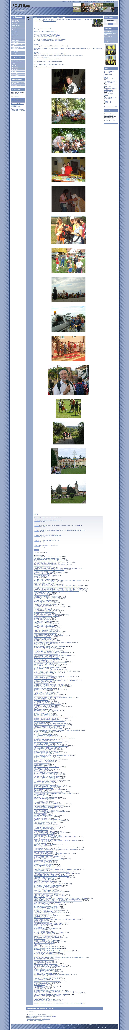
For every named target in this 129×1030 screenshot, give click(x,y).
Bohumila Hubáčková (41, 1003)
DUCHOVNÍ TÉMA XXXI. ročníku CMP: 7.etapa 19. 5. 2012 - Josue (51, 877)
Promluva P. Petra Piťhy (40, 771)
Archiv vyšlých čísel (16, 85)
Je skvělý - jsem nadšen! (107, 102)
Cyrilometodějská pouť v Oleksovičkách (44, 969)
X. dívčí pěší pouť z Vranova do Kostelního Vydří (46, 886)
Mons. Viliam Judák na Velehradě (42, 852)
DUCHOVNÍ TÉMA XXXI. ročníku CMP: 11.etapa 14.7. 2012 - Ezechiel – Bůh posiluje (56, 869)
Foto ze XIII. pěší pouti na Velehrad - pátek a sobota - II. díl (49, 805)
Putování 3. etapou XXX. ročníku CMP (44, 943)
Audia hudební (15, 73)
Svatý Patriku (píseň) (32, 1017)
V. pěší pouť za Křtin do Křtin (41, 756)
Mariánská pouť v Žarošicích (41, 583)
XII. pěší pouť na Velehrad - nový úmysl (44, 865)
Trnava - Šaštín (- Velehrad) (41, 764)
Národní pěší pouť (16, 25)
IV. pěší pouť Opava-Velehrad (41, 922)
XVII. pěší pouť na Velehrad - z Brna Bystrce (45, 715)
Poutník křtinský (38, 916)
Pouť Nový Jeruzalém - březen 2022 (43, 623)
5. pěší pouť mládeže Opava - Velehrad (44, 881)
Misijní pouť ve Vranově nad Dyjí (42, 763)
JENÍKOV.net (97, 1)
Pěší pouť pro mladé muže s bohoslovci (44, 986)
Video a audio (15, 34)
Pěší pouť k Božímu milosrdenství (43, 701)
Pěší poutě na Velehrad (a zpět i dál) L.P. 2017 (46, 727)
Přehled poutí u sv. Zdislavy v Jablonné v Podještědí (47, 572)
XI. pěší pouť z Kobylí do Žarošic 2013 (44, 834)
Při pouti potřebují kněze (40, 843)
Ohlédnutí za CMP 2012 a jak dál (42, 860)
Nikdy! (35, 945)
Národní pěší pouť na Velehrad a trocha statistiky (46, 597)
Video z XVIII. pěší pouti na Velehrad (43, 679)
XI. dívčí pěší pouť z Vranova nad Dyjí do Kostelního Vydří (49, 832)
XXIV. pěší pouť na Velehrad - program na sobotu (46, 596)
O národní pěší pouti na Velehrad (42, 961)
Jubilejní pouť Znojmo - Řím (41, 576)
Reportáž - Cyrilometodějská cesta (43, 861)
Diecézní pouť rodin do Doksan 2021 (43, 630)
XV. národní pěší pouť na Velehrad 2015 (44, 761)
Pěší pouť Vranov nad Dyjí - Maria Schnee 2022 (46, 610)
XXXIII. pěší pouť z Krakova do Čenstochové (45, 822)
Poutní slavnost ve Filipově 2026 (42, 566)
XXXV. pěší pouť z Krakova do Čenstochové (45, 757)
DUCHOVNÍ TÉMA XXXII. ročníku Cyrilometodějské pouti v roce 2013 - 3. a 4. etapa (55, 840)
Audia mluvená (15, 75)
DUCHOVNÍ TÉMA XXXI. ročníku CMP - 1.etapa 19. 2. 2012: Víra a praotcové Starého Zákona (58, 901)
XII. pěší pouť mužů (39, 668)
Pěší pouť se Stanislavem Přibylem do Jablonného (47, 559)
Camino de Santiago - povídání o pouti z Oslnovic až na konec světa (51, 853)
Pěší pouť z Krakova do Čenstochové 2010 (45, 971)
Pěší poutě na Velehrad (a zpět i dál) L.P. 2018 (46, 710)
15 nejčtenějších (15, 51)
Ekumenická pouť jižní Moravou (42, 713)
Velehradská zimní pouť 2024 (41, 595)
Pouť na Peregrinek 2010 (40, 979)
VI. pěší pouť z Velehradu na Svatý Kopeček (45, 739)
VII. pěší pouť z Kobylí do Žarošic (42, 983)
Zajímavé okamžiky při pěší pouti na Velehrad (45, 964)
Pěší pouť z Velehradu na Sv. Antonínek (44, 866)
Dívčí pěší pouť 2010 (39, 975)
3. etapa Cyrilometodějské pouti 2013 (43, 839)
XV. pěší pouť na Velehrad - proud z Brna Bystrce (46, 767)
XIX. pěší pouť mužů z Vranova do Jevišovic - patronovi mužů (50, 564)
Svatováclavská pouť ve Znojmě (42, 638)
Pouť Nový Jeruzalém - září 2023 (42, 600)
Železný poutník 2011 (39, 944)
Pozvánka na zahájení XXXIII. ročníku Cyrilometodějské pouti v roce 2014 (53, 793)
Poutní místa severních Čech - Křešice (44, 634)
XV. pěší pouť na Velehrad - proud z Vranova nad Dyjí (47, 759)
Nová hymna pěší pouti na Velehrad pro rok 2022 (46, 616)
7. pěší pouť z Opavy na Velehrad (42, 782)
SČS (112, 1)
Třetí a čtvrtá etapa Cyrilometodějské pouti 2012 (46, 893)
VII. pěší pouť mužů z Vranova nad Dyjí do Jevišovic (47, 789)
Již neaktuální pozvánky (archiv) (17, 45)
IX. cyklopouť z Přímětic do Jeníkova (43, 788)
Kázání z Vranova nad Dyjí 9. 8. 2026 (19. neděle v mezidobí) (42, 1016)
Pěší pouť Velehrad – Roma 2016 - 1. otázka (45, 750)
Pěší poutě (14, 27)
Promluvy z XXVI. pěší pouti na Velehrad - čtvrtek (46, 557)
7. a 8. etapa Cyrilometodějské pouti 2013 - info (46, 826)
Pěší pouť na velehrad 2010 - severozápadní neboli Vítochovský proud (52, 974)
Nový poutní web (38, 920)
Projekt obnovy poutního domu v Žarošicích (45, 581)
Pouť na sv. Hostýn (39, 644)
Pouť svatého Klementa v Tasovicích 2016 (45, 748)
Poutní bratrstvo (15, 40)
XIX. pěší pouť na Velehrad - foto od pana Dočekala (47, 659)
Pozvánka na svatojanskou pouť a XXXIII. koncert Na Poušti (49, 883)
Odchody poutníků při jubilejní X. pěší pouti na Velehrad (48, 965)
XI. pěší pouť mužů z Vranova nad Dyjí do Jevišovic (47, 704)
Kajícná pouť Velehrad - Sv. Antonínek (43, 864)
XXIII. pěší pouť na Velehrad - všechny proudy (46, 604)
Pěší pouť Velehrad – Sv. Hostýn (42, 962)
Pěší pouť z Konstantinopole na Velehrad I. (45, 827)
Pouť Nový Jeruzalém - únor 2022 (42, 625)
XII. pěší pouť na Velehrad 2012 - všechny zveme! (47, 905)
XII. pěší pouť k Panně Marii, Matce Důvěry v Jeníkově (48, 742)
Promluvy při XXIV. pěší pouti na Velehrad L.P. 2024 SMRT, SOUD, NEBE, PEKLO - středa (57, 589)
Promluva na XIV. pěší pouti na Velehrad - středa (46, 776)
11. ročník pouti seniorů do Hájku (42, 880)
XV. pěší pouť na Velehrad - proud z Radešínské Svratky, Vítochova (51, 755)
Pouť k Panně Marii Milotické (41, 660)
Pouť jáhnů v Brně (38, 868)
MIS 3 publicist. (15, 69)
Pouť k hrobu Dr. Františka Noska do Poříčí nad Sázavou (48, 891)
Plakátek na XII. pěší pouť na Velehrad (44, 882)
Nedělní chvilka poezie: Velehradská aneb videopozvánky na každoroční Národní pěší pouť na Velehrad (60, 898)
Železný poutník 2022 (39, 622)
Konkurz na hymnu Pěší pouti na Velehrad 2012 (46, 907)
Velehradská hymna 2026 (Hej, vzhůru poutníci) (38, 1019)
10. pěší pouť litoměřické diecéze (42, 970)
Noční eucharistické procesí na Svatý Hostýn (45, 650)
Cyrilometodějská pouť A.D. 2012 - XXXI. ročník (46, 908)
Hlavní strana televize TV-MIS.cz (17, 61)
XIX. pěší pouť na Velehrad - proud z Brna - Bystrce (47, 664)
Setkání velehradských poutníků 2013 (43, 802)
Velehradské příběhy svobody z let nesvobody (45, 797)
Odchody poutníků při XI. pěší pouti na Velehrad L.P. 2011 (48, 915)
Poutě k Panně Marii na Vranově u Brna (44, 627)
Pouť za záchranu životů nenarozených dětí (45, 977)
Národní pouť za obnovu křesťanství (43, 855)
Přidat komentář (77, 1003)
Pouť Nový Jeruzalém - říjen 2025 (42, 567)
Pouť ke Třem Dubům (39, 939)
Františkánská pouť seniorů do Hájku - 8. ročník (46, 978)
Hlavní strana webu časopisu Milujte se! (18, 83)
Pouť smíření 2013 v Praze (41, 801)
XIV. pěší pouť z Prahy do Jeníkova (43, 702)
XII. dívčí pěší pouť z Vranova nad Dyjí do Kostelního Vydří (49, 786)
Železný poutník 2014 (39, 790)
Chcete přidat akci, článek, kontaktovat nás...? (18, 48)
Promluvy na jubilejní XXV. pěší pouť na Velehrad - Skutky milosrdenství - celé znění (55, 568)
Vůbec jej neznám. (106, 78)
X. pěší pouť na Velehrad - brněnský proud (45, 1000)
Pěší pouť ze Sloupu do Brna (41, 753)
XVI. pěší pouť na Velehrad (41, 740)
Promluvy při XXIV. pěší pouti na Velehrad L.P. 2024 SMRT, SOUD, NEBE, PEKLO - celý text (58, 580)
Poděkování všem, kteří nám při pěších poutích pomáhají (48, 635)
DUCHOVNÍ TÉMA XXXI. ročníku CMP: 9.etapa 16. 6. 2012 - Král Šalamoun (53, 873)
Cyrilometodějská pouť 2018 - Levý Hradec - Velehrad (47, 696)
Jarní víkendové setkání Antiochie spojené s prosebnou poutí (49, 725)
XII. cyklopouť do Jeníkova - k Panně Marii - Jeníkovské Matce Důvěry (52, 717)
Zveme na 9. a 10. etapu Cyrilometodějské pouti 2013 (47, 819)
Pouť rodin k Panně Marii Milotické (43, 643)
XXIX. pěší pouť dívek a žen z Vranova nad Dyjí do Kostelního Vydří (51, 562)
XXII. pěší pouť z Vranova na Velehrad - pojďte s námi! (48, 614)
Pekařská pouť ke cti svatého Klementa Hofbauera (47, 981)
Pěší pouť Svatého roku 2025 (41, 574)
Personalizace (15, 53)
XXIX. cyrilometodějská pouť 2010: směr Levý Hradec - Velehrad (50, 994)
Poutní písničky (38, 998)
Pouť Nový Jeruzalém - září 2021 (42, 629)
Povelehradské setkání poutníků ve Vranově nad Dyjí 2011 (49, 912)
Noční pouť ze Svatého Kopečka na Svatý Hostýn (46, 995)
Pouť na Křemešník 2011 (40, 931)
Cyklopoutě (14, 29)
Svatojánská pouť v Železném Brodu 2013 (44, 835)
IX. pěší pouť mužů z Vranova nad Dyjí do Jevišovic (47, 744)
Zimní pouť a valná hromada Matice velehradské (46, 726)
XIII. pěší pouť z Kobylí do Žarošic (43, 743)
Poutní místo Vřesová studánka (42, 601)
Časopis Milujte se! (108, 31)
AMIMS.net (65, 1)
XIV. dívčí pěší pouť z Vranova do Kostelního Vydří (47, 747)
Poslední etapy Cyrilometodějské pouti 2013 (45, 807)
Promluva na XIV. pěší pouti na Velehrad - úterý (46, 777)
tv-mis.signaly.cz (15, 94)
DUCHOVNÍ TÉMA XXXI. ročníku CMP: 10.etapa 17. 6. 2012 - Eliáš (51, 872)
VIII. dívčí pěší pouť (39, 989)
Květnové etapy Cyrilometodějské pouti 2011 (45, 940)
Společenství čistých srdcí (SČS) (110, 34)
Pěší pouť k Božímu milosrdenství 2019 (44, 666)
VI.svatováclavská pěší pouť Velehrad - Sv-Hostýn (47, 752)
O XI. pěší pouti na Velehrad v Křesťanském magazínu (48, 910)
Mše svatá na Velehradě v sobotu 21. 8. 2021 (45, 633)
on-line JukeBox (108, 36)
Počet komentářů (68, 1003)
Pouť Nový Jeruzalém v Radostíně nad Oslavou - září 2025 (49, 570)
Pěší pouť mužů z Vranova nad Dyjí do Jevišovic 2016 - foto (49, 729)
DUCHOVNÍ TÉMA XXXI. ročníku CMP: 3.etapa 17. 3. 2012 (49, 895)
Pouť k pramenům (38, 927)
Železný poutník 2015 (39, 765)
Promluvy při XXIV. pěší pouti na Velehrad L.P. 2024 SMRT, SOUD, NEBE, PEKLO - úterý (57, 591)
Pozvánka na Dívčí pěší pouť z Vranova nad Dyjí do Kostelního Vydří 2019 (53, 676)
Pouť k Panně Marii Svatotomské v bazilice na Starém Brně (49, 687)
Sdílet (36, 514)
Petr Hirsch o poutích (39, 799)
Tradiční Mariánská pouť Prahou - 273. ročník (45, 935)
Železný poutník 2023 (39, 608)
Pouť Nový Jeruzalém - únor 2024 (42, 593)
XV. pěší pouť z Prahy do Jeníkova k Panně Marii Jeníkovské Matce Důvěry (53, 671)
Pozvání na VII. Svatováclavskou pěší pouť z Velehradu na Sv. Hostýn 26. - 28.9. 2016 (56, 730)
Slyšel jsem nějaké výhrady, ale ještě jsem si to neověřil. (110, 90)
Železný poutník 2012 (39, 897)
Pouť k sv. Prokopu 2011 (40, 926)
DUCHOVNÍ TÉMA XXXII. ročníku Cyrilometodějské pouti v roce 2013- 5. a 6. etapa (55, 836)
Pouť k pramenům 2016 (40, 732)
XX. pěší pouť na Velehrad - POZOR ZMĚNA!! (46, 654)
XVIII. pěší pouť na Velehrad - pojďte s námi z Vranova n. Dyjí (50, 685)
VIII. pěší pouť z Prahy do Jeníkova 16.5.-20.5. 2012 (47, 885)
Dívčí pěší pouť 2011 (39, 929)
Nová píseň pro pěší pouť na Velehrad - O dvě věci (47, 689)
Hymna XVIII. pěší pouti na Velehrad (43, 692)
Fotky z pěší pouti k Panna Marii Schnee (44, 626)
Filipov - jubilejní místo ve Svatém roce (44, 575)
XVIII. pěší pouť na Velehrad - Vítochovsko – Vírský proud (49, 684)
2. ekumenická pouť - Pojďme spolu (43, 675)
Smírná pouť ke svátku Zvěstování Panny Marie (46, 651)
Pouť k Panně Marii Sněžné (41, 700)
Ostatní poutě (15, 31)
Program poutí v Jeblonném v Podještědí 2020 (46, 648)
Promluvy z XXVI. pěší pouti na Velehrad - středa (46, 558)
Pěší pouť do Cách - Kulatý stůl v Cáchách (45, 781)
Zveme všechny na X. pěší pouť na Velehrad (45, 999)
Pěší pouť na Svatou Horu (40, 673)
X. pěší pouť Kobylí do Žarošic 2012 (43, 887)
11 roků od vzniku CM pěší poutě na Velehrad (45, 906)
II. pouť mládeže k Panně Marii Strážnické (45, 982)
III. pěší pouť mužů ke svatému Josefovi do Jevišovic (48, 990)
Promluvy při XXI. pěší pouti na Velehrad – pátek (46, 631)
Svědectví (14, 38)
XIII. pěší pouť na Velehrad (41, 809)
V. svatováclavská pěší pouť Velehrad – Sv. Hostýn (47, 736)
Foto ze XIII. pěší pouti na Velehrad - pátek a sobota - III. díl (49, 803)
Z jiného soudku (15, 42)
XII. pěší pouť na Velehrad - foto (42, 862)
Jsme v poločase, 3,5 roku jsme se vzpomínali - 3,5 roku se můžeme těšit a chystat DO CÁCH (58, 957)
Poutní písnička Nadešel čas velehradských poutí (46, 954)
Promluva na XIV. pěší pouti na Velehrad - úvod (46, 778)
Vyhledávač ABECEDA (109, 41)
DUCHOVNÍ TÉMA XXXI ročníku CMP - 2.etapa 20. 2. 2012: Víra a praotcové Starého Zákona (58, 899)
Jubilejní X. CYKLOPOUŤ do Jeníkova (44, 760)
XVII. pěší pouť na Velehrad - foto (42, 714)
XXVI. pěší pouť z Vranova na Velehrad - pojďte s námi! (48, 560)
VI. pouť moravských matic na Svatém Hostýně (46, 672)
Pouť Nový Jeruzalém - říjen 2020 (42, 637)
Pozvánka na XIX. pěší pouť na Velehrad (44, 677)
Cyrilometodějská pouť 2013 (41, 848)
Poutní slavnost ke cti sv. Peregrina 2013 (44, 831)
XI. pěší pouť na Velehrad (40, 958)
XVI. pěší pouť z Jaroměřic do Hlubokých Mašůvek (47, 667)
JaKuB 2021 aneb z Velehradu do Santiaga (45, 844)
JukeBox (72, 1)
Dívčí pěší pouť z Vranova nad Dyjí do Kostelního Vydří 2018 (49, 706)
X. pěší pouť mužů (39, 722)
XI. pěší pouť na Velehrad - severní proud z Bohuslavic (48, 937)
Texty (13, 36)
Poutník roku (37, 578)
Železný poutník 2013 (39, 845)
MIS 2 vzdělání (15, 67)
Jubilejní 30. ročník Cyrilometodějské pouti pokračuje (47, 924)
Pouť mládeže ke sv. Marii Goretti (42, 889)
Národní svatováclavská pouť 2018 (43, 681)
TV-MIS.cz (80, 1)
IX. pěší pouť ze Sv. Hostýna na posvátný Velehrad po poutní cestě (51, 738)
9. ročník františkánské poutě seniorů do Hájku (46, 936)
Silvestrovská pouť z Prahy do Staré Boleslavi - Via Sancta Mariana (51, 655)
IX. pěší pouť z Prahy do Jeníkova (43, 824)
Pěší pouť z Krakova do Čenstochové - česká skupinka (48, 923)
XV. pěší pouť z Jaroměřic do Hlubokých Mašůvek (47, 694)
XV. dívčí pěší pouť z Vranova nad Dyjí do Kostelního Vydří (49, 721)
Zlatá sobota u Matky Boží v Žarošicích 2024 (45, 584)
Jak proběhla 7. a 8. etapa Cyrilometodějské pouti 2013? (48, 820)
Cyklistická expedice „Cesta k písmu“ (43, 817)
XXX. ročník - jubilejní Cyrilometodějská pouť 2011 (47, 953)
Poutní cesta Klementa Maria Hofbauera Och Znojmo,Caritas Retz (51, 652)
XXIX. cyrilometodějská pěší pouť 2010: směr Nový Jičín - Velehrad (51, 991)
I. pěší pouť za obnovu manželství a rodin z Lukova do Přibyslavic (51, 746)
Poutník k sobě (38, 949)
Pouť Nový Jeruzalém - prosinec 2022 (43, 609)
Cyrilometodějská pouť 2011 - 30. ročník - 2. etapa (46, 947)
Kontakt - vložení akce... (20, 10)
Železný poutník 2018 (39, 709)
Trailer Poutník (38, 768)
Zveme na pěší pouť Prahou (41, 996)
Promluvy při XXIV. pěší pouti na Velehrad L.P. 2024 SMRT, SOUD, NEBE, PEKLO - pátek (57, 587)
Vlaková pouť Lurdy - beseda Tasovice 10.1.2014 (46, 798)
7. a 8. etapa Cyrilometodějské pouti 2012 (44, 878)
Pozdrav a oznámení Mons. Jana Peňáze (44, 731)
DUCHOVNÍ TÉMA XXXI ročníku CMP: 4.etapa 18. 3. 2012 (49, 894)
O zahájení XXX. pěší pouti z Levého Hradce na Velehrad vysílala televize (53, 950)
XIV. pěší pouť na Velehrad (41, 796)
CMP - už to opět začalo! (40, 841)
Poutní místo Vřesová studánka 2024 (43, 592)
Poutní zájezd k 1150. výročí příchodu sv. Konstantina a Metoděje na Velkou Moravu (55, 849)
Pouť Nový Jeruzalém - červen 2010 (43, 973)
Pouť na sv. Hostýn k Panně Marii (42, 663)
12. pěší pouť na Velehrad (40, 914)
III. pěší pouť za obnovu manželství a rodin (45, 705)
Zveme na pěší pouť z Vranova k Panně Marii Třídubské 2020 (49, 646)
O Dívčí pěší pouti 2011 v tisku (42, 918)
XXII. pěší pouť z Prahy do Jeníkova (43, 563)
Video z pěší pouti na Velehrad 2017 (43, 688)
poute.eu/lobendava (16, 106)
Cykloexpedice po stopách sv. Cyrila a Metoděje (46, 810)
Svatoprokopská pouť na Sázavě (42, 618)
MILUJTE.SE (106, 1)
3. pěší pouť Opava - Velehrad (42, 968)
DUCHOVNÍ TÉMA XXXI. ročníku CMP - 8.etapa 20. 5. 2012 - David (51, 876)
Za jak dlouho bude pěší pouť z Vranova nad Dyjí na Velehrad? (50, 902)
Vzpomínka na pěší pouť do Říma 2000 (44, 612)
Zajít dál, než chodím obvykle (41, 693)
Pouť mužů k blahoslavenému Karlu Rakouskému (46, 658)
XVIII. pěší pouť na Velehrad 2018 (42, 708)
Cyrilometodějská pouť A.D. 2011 (42, 956)
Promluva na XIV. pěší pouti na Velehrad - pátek (46, 773)
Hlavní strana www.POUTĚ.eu (15, 21)
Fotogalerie (14, 32)
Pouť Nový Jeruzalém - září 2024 (42, 579)
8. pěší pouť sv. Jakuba (40, 690)
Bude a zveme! (15, 23)
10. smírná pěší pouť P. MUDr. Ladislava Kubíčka (46, 856)
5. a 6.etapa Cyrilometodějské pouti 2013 (44, 828)
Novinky (13, 63)
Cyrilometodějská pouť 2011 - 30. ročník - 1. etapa (46, 948)
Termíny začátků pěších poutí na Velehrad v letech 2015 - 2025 (50, 723)
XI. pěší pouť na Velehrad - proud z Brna (44, 928)
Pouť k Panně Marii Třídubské (41, 698)
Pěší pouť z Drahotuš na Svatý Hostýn (44, 960)
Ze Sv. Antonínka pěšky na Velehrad (43, 735)
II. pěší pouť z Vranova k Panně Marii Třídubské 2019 (47, 669)
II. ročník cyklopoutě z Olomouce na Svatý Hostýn (47, 785)
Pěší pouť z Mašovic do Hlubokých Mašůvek (45, 874)
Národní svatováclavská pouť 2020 (43, 639)
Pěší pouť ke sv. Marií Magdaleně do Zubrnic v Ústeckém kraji (50, 662)
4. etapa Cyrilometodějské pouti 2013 (43, 838)
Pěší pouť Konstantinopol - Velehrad (43, 851)
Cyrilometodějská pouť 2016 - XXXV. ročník (45, 751)
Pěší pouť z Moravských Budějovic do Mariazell (46, 599)
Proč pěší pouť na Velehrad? (41, 683)
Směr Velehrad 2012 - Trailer (41, 857)
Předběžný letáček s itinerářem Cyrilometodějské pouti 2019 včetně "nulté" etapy (54, 680)
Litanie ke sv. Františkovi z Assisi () (35, 1020)
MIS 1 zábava (15, 65)
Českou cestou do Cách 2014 (41, 784)
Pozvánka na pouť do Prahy (41, 571)
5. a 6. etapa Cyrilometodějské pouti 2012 (44, 890)
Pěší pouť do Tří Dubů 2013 (41, 830)
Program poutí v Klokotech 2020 (42, 647)
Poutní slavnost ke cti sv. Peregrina (43, 933)
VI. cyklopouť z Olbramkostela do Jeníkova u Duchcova (48, 932)
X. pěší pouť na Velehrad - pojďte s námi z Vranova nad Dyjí (49, 966)
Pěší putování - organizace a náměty (43, 911)
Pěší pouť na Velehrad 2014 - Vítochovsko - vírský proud (48, 780)
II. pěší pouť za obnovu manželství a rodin (45, 719)
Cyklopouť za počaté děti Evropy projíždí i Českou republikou (49, 811)
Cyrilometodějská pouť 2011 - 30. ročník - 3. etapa (47, 941)
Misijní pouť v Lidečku (39, 823)
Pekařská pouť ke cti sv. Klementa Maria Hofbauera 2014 (48, 792)
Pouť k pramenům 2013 (40, 813)
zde (20, 92)
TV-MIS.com (88, 1)
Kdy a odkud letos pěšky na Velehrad (43, 952)
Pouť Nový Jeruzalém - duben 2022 (43, 621)
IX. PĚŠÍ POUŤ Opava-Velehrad (42, 734)
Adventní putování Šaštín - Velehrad (43, 656)
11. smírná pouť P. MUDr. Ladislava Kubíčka (45, 772)
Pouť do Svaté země (39, 814)
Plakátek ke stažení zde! (49, 21)
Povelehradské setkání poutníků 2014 (43, 769)
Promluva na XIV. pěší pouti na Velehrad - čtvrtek (46, 774)
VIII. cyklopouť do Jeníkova (41, 818)
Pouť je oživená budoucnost (41, 903)
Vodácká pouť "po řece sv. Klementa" (43, 602)
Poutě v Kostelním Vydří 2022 (41, 620)
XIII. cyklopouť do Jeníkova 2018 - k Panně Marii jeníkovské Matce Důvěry (53, 697)
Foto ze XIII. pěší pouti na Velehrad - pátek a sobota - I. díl (49, 806)
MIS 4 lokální (14, 71)
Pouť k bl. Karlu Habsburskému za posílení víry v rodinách (49, 606)
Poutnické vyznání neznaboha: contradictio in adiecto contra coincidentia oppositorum (56, 919)
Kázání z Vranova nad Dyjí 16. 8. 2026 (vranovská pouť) (40, 1014)
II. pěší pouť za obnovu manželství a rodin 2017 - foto (47, 718)
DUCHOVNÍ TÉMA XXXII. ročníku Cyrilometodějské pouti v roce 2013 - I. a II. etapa (55, 847)
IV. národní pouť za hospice (41, 605)
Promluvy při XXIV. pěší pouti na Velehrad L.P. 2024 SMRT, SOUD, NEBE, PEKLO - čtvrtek (57, 588)
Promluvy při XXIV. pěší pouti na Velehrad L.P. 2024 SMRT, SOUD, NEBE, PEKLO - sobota (57, 585)
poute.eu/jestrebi (20, 110)
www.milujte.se (107, 74)
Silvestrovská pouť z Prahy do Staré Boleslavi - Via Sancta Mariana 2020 (52, 642)
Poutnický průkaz (38, 870)
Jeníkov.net (106, 38)
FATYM (105, 40)
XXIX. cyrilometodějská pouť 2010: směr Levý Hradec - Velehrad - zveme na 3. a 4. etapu (57, 992)
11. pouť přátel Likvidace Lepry (42, 617)
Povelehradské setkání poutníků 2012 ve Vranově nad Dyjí (49, 859)
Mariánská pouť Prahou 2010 (41, 987)
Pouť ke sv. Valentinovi (40, 794)
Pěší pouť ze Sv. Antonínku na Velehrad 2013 (45, 815)
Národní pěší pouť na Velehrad (42, 613)
